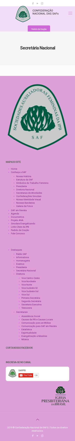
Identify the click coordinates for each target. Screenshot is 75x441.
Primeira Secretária (30, 298)
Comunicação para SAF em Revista (39, 326)
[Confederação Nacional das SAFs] (37, 14)
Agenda (15, 213)
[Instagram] (42, 3)
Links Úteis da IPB (20, 227)
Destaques (16, 250)
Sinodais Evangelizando (23, 223)
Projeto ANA (17, 220)
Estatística (26, 329)
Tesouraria (26, 308)
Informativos (22, 257)
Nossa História (23, 176)
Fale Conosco (18, 233)
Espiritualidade (28, 332)
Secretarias (22, 312)
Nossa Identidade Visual (28, 199)
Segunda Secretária (31, 301)
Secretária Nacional (26, 270)
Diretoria (20, 274)
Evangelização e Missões (34, 336)
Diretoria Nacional (25, 189)
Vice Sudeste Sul (29, 291)
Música (25, 339)
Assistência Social (30, 316)
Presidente (21, 186)
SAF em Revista (19, 210)
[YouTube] (37, 3)
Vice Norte (26, 284)
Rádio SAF (21, 254)
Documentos (17, 217)
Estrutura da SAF (24, 179)
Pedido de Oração (39, 29)
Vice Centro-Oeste (30, 278)
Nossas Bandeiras (25, 203)
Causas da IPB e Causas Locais (37, 319)
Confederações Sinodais (28, 196)
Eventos (20, 264)
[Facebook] (33, 3)
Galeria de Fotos (24, 206)
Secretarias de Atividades (29, 193)
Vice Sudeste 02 (29, 288)
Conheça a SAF (18, 172)
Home (14, 169)
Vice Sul (25, 294)
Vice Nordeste (28, 281)
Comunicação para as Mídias (36, 323)
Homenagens (23, 260)
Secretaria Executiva (31, 304)
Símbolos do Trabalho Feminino (32, 183)
